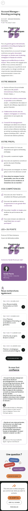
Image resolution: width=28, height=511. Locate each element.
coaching (14, 460)
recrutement (19, 469)
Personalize (14, 507)
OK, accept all (14, 498)
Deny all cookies (14, 502)
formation (9, 464)
